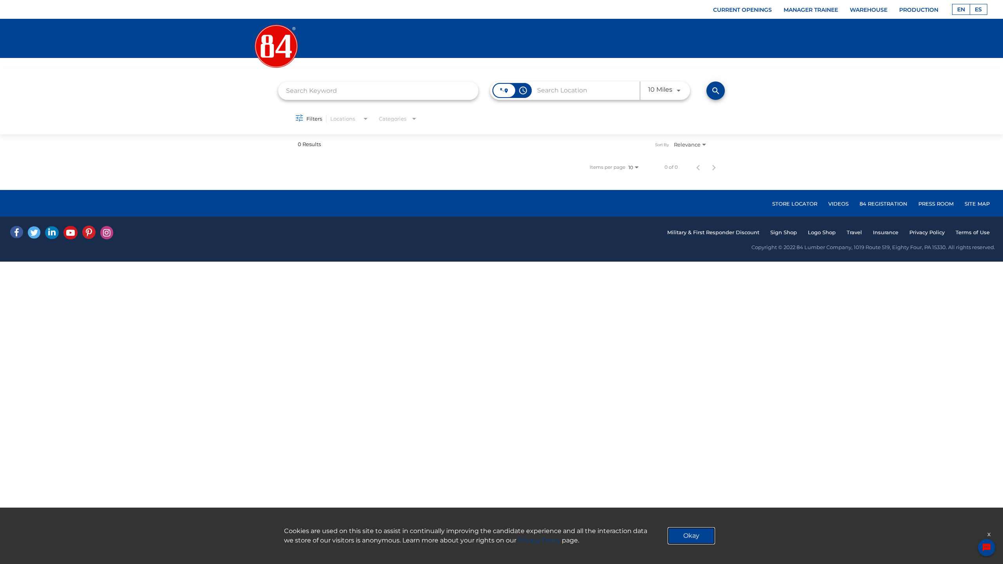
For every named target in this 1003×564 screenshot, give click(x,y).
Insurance (885, 232)
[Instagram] (106, 232)
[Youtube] (70, 232)
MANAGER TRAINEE (811, 9)
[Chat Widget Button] (986, 547)
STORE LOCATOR (794, 204)
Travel (854, 232)
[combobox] (378, 90)
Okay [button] (691, 535)
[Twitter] (34, 232)
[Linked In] (52, 232)
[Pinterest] (89, 232)
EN (961, 9)
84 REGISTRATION (883, 204)
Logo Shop (822, 232)
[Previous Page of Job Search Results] (698, 167)
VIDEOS (838, 204)
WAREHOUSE (868, 9)
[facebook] (16, 232)
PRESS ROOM (936, 204)
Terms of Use (973, 232)
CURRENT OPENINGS (742, 9)
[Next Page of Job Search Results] (714, 167)
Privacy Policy (927, 232)
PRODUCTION (918, 9)
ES (978, 9)
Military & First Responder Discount (713, 232)
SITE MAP (977, 204)
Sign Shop (783, 232)
